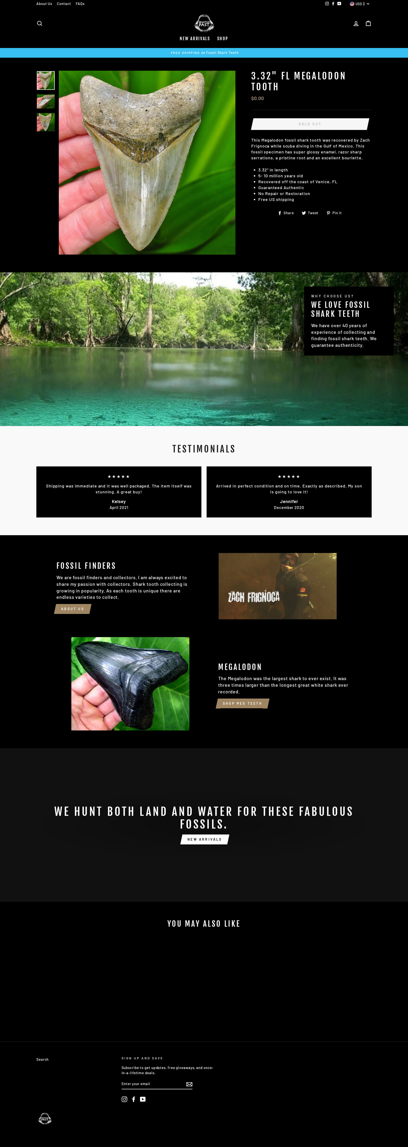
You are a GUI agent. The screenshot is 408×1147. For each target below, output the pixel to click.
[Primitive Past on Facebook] (133, 1099)
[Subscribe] (189, 1084)
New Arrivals (195, 38)
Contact (64, 3)
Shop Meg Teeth (242, 703)
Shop (222, 38)
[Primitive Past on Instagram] (124, 1099)
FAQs (80, 3)
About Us (44, 3)
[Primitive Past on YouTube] (143, 1099)
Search (42, 1059)
